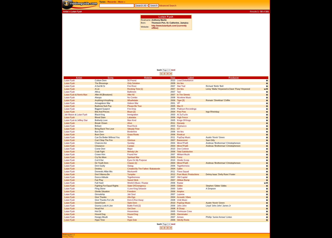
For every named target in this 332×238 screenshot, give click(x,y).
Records (112, 2)
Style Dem (132, 203)
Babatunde (155, 169)
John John (182, 206)
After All (130, 95)
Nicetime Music (184, 97)
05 (128, 137)
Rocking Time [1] (135, 89)
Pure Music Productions (188, 174)
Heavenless (132, 211)
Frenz (179, 157)
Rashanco (181, 126)
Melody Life (132, 152)
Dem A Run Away (135, 200)
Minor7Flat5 (182, 143)
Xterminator (182, 214)
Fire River (131, 86)
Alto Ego (131, 197)
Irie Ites (180, 83)
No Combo (132, 97)
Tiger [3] (180, 100)
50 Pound (131, 80)
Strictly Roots (183, 220)
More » (121, 2)
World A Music (133, 183)
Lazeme (180, 194)
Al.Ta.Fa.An (182, 114)
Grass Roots (133, 134)
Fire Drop (131, 109)
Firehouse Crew (184, 211)
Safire (179, 169)
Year (172, 78)
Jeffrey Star (82, 120)
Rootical (181, 134)
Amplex (180, 191)
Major (130, 149)
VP (178, 103)
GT (178, 129)
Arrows (180, 217)
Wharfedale (132, 100)
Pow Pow (181, 112)
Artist (79, 78)
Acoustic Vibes (184, 197)
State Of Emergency (136, 186)
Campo (130, 146)
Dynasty (181, 123)
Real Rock (132, 126)
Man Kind (131, 120)
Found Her (132, 154)
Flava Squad (183, 171)
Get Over (131, 208)
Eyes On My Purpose (137, 160)
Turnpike (131, 174)
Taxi (179, 92)
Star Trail (181, 86)
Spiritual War (133, 157)
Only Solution (133, 83)
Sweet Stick (132, 180)
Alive (129, 123)
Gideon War (132, 103)
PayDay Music (183, 137)
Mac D (180, 106)
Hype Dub (132, 220)
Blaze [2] (131, 112)
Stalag (130, 166)
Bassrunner (182, 140)
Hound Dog (132, 214)
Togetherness (183, 166)
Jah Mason (69, 114)
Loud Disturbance (185, 80)
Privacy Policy (68, 237)
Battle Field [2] (134, 206)
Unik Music (182, 200)
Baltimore (131, 92)
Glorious (131, 140)
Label (191, 78)
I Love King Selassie (136, 189)
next (173, 70)
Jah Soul (131, 194)
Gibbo (180, 186)
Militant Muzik (183, 154)
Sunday (130, 143)
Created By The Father (137, 169)
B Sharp (181, 208)
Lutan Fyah (69, 80)
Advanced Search (167, 5)
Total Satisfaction (185, 152)
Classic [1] (132, 163)
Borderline (132, 132)
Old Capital (182, 177)
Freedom (131, 191)
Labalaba (131, 117)
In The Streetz (183, 95)
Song (110, 78)
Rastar (145, 183)
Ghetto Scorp (183, 160)
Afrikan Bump (183, 180)
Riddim (148, 78)
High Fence (182, 117)
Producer (234, 78)
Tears (129, 217)
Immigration (132, 114)
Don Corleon (183, 149)
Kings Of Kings (184, 120)
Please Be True (134, 106)
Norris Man (82, 95)
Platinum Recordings (186, 109)
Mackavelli (132, 171)
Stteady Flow (133, 129)
